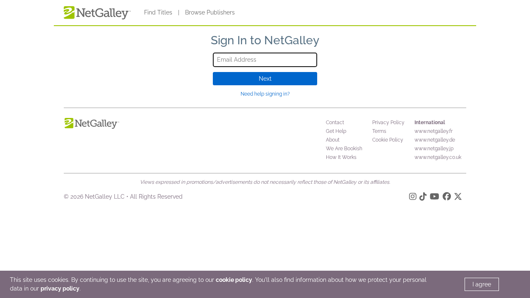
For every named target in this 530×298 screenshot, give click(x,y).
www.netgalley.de (434, 140)
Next (265, 78)
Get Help (336, 131)
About (333, 140)
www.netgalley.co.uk (437, 157)
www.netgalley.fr (433, 131)
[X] (458, 198)
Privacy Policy (388, 122)
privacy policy (60, 288)
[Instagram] (413, 198)
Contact (335, 122)
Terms (379, 131)
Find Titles (158, 12)
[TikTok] (423, 198)
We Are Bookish (344, 148)
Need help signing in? (265, 94)
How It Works (341, 157)
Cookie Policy (387, 140)
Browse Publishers (210, 12)
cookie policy (234, 279)
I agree (481, 284)
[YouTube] (434, 198)
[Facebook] (447, 198)
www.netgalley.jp (433, 148)
